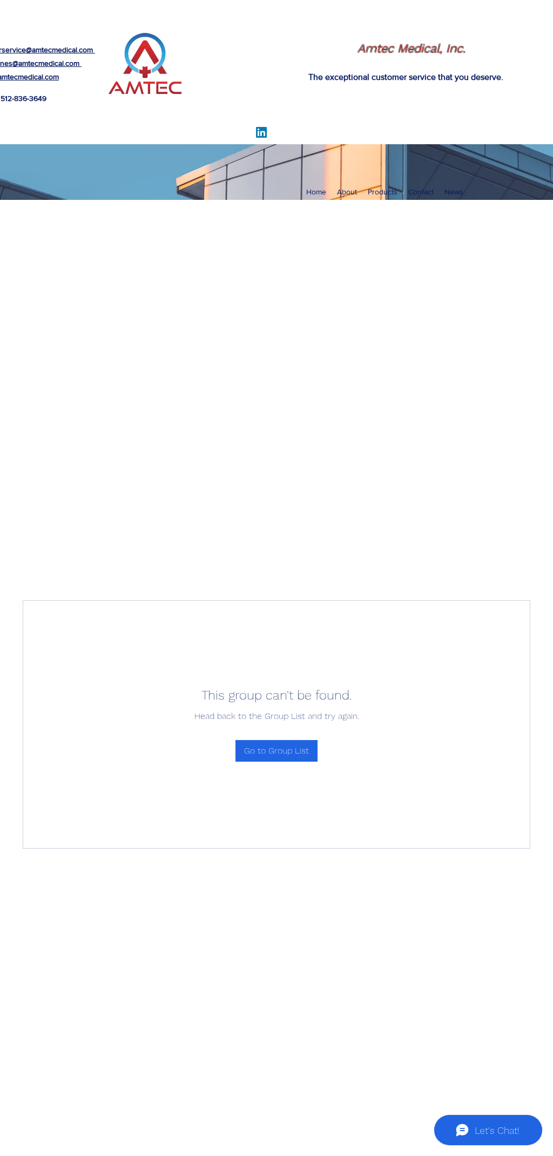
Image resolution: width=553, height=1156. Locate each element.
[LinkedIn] (261, 132)
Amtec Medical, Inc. (412, 48)
